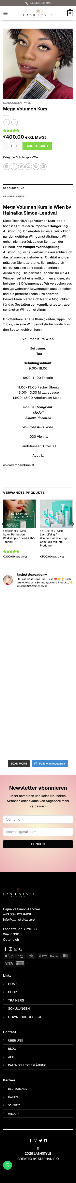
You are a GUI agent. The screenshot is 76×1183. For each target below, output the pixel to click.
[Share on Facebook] (14, 166)
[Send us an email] (15, 949)
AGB (11, 1057)
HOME (13, 984)
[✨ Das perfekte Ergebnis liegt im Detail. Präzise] (38, 737)
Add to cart (37, 146)
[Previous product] (14, 122)
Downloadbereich (25, 1017)
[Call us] (20, 949)
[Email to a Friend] (28, 166)
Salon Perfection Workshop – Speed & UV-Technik (19, 538)
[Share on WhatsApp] (6, 166)
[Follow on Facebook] (5, 949)
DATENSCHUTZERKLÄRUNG (27, 1065)
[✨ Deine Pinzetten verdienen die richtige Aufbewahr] (38, 695)
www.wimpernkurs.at (18, 465)
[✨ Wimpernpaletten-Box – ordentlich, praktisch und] (38, 612)
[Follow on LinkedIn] (45, 1141)
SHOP (12, 992)
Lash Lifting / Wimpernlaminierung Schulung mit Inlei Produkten (53, 540)
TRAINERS (16, 1000)
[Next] (72, 532)
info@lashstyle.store (19, 919)
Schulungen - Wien (17, 103)
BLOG (12, 1049)
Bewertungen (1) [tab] (15, 196)
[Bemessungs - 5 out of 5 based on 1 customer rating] (38, 130)
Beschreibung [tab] (13, 188)
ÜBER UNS (15, 1040)
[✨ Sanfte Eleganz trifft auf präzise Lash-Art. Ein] (38, 654)
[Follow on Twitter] (40, 1141)
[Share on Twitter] (21, 166)
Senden (38, 844)
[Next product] (6, 122)
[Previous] (3, 532)
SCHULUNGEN (19, 1008)
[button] (5, 13)
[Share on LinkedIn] (43, 166)
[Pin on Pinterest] (36, 166)
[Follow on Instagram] (10, 949)
